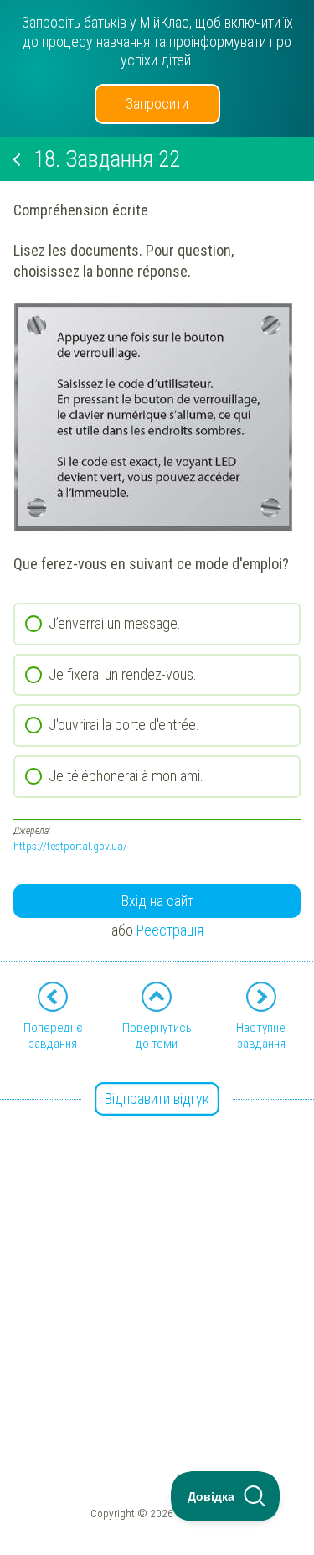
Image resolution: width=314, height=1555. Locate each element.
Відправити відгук (157, 1098)
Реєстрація (169, 930)
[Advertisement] (157, 1258)
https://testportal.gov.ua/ (70, 846)
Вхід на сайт (157, 901)
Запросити (157, 103)
